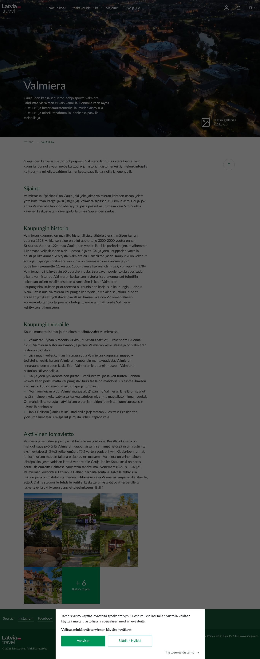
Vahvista (83, 641)
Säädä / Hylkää (130, 641)
